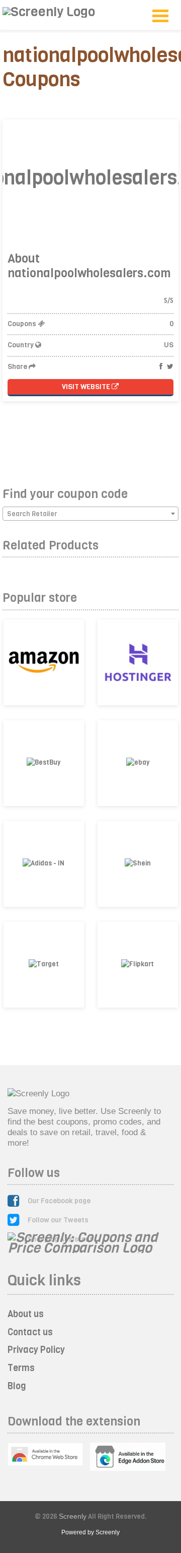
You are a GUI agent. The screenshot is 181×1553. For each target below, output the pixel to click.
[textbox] (90, 514)
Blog (17, 1386)
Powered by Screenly (90, 1532)
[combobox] (90, 514)
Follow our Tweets (58, 1220)
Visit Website (87, 387)
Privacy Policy (36, 1350)
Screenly (72, 1516)
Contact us (30, 1332)
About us (26, 1314)
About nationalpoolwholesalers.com (89, 266)
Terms (21, 1368)
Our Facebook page (59, 1201)
